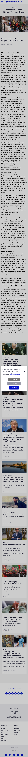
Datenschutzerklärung (14, 374)
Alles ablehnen (14, 379)
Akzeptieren (14, 387)
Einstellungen (14, 383)
